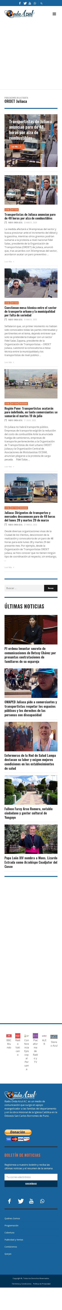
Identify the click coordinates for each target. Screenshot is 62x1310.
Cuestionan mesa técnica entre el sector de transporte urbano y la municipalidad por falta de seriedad (31, 311)
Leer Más (8, 261)
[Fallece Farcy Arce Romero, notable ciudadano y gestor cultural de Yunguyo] (26, 790)
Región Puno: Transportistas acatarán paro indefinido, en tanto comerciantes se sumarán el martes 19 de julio (31, 412)
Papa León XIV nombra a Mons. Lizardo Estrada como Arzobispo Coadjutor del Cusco (31, 862)
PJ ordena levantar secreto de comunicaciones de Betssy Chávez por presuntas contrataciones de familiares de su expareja (30, 655)
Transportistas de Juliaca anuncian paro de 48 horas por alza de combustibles (30, 216)
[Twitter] (25, 3)
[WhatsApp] (35, 3)
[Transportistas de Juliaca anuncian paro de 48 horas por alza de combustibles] (26, 190)
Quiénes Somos (12, 1218)
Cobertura (9, 1232)
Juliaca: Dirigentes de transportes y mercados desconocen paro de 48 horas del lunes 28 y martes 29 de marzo (30, 516)
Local (7, 209)
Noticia (15, 209)
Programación (11, 1225)
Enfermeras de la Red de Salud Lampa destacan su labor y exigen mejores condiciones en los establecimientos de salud (30, 762)
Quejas (8, 1253)
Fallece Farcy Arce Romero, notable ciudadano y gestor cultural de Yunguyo (29, 813)
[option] (31, 140)
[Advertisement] (31, 54)
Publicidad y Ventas (14, 1239)
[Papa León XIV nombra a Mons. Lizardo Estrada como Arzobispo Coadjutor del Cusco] (26, 839)
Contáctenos (11, 1246)
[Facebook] (20, 3)
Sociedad (23, 403)
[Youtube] (30, 3)
